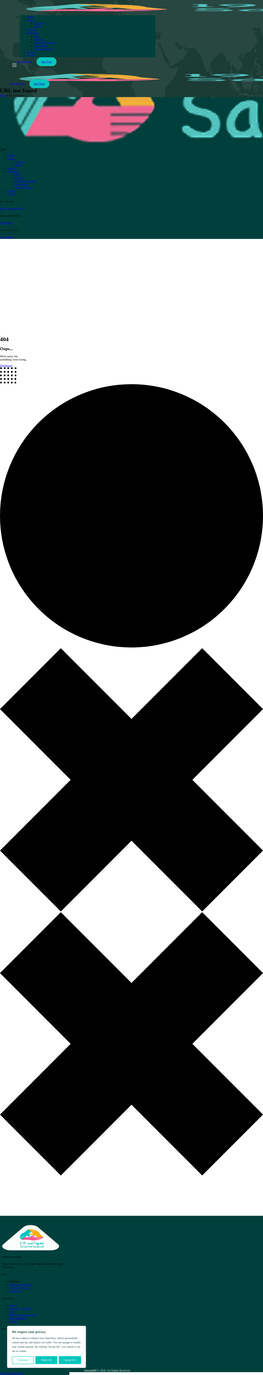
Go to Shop (6, 237)
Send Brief (6, 222)
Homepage (6, 365)
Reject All (46, 1360)
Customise (23, 1360)
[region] (46, 1347)
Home (3, 95)
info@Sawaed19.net (11, 208)
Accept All (69, 1360)
